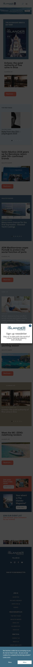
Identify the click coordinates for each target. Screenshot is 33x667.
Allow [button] (24, 662)
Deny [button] (10, 662)
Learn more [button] (6, 657)
